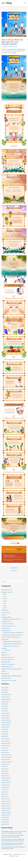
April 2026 (4, 692)
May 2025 (4, 708)
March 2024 (4, 738)
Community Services (7, 623)
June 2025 (4, 706)
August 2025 (5, 701)
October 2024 (5, 724)
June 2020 (4, 819)
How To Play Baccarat (7, 659)
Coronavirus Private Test (8, 626)
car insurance (5, 612)
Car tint (3, 614)
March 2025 (4, 713)
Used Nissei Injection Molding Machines (11, 675)
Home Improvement (6, 657)
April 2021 (4, 796)
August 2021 (5, 787)
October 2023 (5, 745)
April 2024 (4, 736)
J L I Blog (6, 2)
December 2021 (5, 782)
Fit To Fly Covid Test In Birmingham (10, 637)
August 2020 (5, 815)
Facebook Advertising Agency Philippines (11, 635)
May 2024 (4, 734)
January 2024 (5, 741)
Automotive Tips (5, 589)
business (4, 610)
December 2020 (5, 805)
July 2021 (4, 789)
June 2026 (4, 687)
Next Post (14, 570)
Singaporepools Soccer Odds (10, 646)
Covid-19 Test (5, 628)
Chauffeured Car (6, 621)
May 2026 (4, 690)
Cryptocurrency (5, 630)
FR (3, 598)
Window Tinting (5, 678)
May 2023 (4, 750)
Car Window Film (6, 617)
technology (4, 673)
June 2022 (4, 768)
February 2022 (5, 778)
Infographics (5, 46)
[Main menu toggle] (25, 3)
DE (3, 594)
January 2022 (5, 780)
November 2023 (5, 743)
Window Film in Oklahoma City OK (11, 619)
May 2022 (4, 771)
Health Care (4, 655)
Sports (3, 671)
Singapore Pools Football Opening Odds (11, 669)
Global (3, 648)
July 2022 (4, 766)
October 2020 (5, 810)
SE (3, 605)
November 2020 (5, 808)
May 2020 (4, 822)
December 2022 (5, 754)
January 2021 (5, 803)
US (3, 608)
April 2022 (4, 773)
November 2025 (5, 694)
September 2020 (6, 812)
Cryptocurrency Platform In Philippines (12, 632)
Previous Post (14, 567)
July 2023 (4, 748)
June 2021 (4, 792)
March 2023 (4, 752)
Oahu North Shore (11, 49)
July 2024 (4, 729)
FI (3, 596)
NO (4, 601)
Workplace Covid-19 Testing (8, 680)
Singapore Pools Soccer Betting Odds (12, 643)
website (14, 52)
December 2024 (5, 720)
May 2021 (4, 794)
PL (3, 603)
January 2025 (5, 717)
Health (3, 652)
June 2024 (4, 731)
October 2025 (5, 697)
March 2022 (4, 775)
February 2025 (5, 715)
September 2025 (6, 699)
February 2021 (5, 801)
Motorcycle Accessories (7, 664)
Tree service (6, 650)
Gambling (4, 639)
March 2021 (4, 798)
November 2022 (5, 757)
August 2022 (5, 764)
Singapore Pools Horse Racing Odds (11, 641)
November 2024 (5, 722)
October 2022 (5, 759)
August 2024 (5, 727)
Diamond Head (21, 49)
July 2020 (4, 817)
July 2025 (4, 704)
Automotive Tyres (6, 592)
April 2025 (4, 710)
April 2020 (4, 824)
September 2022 (6, 761)
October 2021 (5, 785)
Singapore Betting (6, 666)
